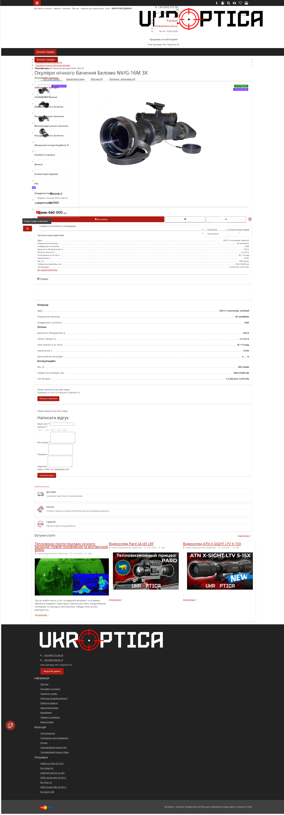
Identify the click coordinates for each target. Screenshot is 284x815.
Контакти (66, 8)
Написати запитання (48, 398)
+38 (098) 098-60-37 (168, 14)
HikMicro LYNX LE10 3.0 (51, 763)
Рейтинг (41, 427)
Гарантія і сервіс (48, 693)
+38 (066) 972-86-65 (168, 8)
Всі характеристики (47, 269)
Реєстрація (212, 229)
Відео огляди (46, 722)
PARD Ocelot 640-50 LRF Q (53, 777)
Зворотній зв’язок (49, 707)
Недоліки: (42, 466)
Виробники (46, 712)
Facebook (173, 20)
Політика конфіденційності (54, 698)
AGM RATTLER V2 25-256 (52, 773)
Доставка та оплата (43, 8)
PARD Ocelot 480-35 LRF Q (53, 787)
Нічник (43, 742)
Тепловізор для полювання (54, 738)
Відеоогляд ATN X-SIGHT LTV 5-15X (212, 543)
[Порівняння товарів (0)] (232, 221)
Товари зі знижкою (50, 717)
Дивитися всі (244, 535)
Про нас (75, 8)
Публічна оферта (49, 703)
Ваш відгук (42, 442)
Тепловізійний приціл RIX (53, 747)
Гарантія (57, 8)
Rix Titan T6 (46, 782)
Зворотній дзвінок (121, 8)
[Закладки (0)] (240, 221)
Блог (107, 8)
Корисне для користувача (92, 8)
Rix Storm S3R (47, 791)
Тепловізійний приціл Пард (54, 752)
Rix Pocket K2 (46, 768)
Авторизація (212, 233)
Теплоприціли (47, 733)
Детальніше (41, 615)
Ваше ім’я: (42, 423)
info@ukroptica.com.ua (166, 25)
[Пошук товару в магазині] (27, 228)
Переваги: (42, 454)
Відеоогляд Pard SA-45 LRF (131, 543)
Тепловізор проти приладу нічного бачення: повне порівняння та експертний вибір (71, 546)
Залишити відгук (46, 475)
